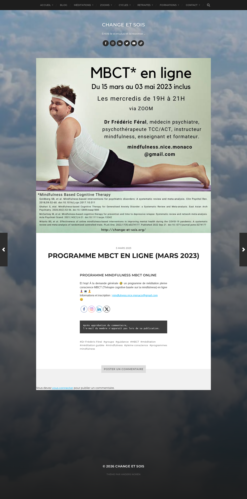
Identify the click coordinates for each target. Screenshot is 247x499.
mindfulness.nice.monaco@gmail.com (135, 295)
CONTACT (192, 5)
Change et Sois (123, 25)
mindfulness (115, 345)
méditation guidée (92, 345)
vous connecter (62, 388)
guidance (123, 341)
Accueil (45, 5)
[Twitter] (127, 43)
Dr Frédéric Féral (91, 341)
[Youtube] (134, 43)
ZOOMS (105, 5)
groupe (109, 341)
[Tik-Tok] (141, 43)
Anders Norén (130, 474)
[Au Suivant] (243, 249)
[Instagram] (113, 43)
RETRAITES (144, 5)
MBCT (135, 341)
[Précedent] (4, 249)
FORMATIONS (168, 5)
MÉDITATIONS (82, 5)
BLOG (63, 5)
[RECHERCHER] (208, 5)
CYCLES (123, 5)
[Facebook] (106, 43)
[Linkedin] (120, 43)
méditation (149, 341)
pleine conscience (137, 345)
